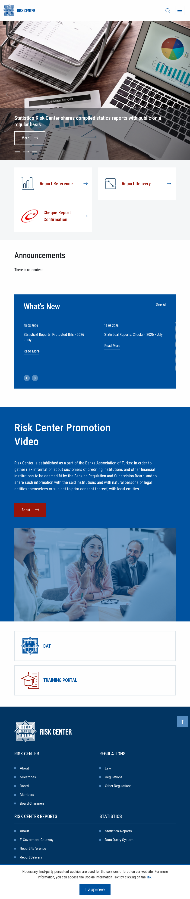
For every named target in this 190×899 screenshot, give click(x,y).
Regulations (112, 754)
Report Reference (33, 848)
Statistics (110, 816)
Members (27, 795)
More (25, 138)
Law (108, 768)
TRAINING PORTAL (60, 680)
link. (149, 877)
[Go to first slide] (182, 94)
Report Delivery (31, 857)
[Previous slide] (7, 94)
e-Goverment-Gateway (37, 840)
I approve (95, 889)
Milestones (28, 777)
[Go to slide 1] (17, 151)
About (26, 510)
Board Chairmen (32, 803)
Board (24, 786)
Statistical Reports (118, 831)
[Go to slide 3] (34, 151)
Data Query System (119, 840)
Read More (32, 351)
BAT (47, 646)
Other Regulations (118, 786)
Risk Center (26, 754)
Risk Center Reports (35, 816)
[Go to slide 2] (26, 151)
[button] (27, 378)
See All (161, 305)
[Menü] (179, 10)
